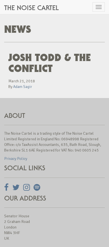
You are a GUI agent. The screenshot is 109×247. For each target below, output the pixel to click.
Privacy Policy (15, 158)
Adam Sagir (22, 86)
